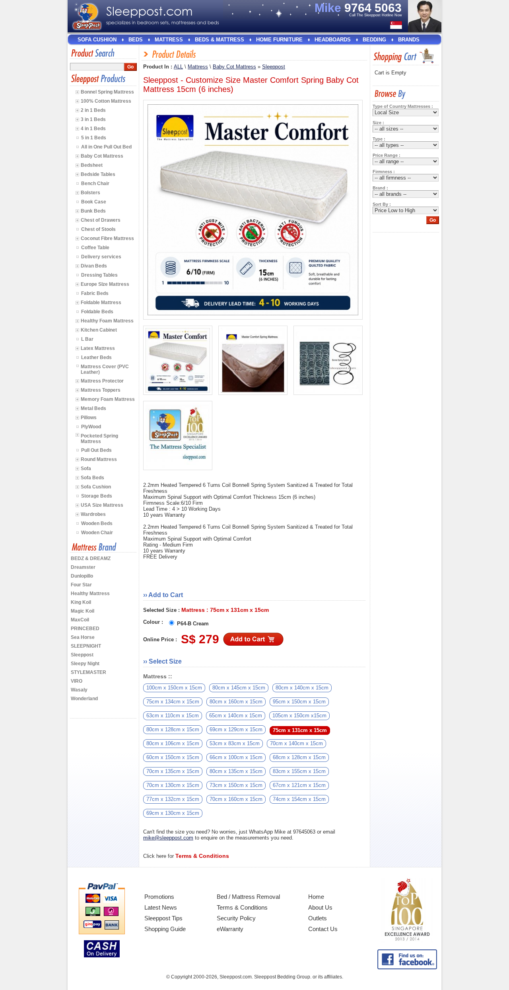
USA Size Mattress (102, 505)
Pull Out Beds (96, 450)
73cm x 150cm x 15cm (236, 785)
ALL (178, 67)
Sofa (86, 468)
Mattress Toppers (100, 390)
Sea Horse (83, 637)
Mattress (169, 40)
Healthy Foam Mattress (107, 321)
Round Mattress (99, 459)
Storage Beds (96, 496)
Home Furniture (279, 40)
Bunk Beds (93, 211)
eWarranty (230, 929)
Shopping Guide (165, 929)
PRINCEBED (85, 628)
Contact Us (323, 929)
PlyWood (91, 427)
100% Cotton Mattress (106, 101)
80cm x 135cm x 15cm (236, 771)
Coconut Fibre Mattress (107, 238)
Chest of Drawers (100, 220)
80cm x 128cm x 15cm (172, 729)
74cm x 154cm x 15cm (299, 799)
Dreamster (83, 567)
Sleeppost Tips (163, 918)
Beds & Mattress (219, 40)
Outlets (317, 918)
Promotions (159, 896)
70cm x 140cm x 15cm (296, 743)
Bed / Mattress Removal (248, 896)
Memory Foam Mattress (108, 399)
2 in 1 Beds (93, 110)
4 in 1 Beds (93, 128)
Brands (409, 40)
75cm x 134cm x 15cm (172, 702)
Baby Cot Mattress (102, 156)
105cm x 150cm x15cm (299, 716)
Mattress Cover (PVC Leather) (105, 369)
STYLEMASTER (88, 672)
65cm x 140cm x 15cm (235, 716)
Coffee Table (95, 247)
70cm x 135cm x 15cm (172, 771)
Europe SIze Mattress (105, 284)
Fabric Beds (95, 293)
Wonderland (84, 698)
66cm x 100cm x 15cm (236, 757)
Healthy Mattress (90, 593)
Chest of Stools (98, 229)
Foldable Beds (97, 311)
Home (316, 896)
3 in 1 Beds (93, 119)
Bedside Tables (98, 174)
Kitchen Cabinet (99, 330)
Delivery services (101, 257)
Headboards (333, 40)
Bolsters (90, 192)
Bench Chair (95, 183)
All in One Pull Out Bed (106, 147)
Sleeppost (82, 655)
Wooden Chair (97, 532)
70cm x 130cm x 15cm (172, 785)
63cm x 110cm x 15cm (172, 716)
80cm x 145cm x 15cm (238, 688)
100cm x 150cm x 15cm (174, 688)
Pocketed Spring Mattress (99, 438)
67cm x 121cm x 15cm (299, 785)
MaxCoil (80, 620)
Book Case (93, 202)
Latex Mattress (98, 348)
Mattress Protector (102, 381)
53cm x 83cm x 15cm (235, 743)
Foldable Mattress (101, 302)
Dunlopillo (82, 576)
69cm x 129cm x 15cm (236, 729)
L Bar (87, 339)
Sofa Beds (92, 477)
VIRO (76, 681)
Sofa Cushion (97, 40)
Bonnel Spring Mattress (107, 92)
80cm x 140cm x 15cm (302, 688)
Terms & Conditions (242, 907)
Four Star (81, 585)
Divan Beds (94, 266)
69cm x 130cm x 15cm (172, 813)
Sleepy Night (85, 663)
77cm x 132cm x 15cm (172, 799)
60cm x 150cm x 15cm (172, 757)
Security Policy (236, 918)
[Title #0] (178, 360)
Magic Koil (82, 611)
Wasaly (79, 690)
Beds (135, 40)
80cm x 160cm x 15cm (236, 702)
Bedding (374, 40)
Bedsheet (92, 165)
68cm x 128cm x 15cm (299, 757)
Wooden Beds (97, 523)
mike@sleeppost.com (168, 838)
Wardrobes (93, 514)
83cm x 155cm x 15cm (299, 771)
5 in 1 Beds (93, 138)
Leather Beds (96, 357)
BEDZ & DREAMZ (91, 558)
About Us (320, 907)
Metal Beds (93, 408)
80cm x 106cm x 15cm (172, 743)
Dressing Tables (99, 275)
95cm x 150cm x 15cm (299, 702)
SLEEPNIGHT (86, 646)
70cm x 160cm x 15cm (236, 799)
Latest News (160, 907)
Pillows (89, 417)
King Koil (81, 602)
